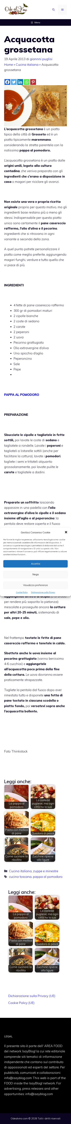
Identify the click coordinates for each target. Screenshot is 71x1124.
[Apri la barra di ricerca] (53, 10)
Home (8, 65)
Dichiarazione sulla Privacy (43, 592)
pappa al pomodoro (47, 877)
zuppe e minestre (45, 871)
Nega (35, 574)
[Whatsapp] (27, 82)
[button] (66, 532)
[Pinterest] (33, 82)
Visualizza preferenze (35, 585)
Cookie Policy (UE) (21, 1003)
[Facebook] (7, 82)
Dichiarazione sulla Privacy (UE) (31, 996)
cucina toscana (20, 877)
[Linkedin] (20, 82)
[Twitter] (14, 82)
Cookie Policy (22, 592)
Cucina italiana (27, 65)
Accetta (35, 563)
